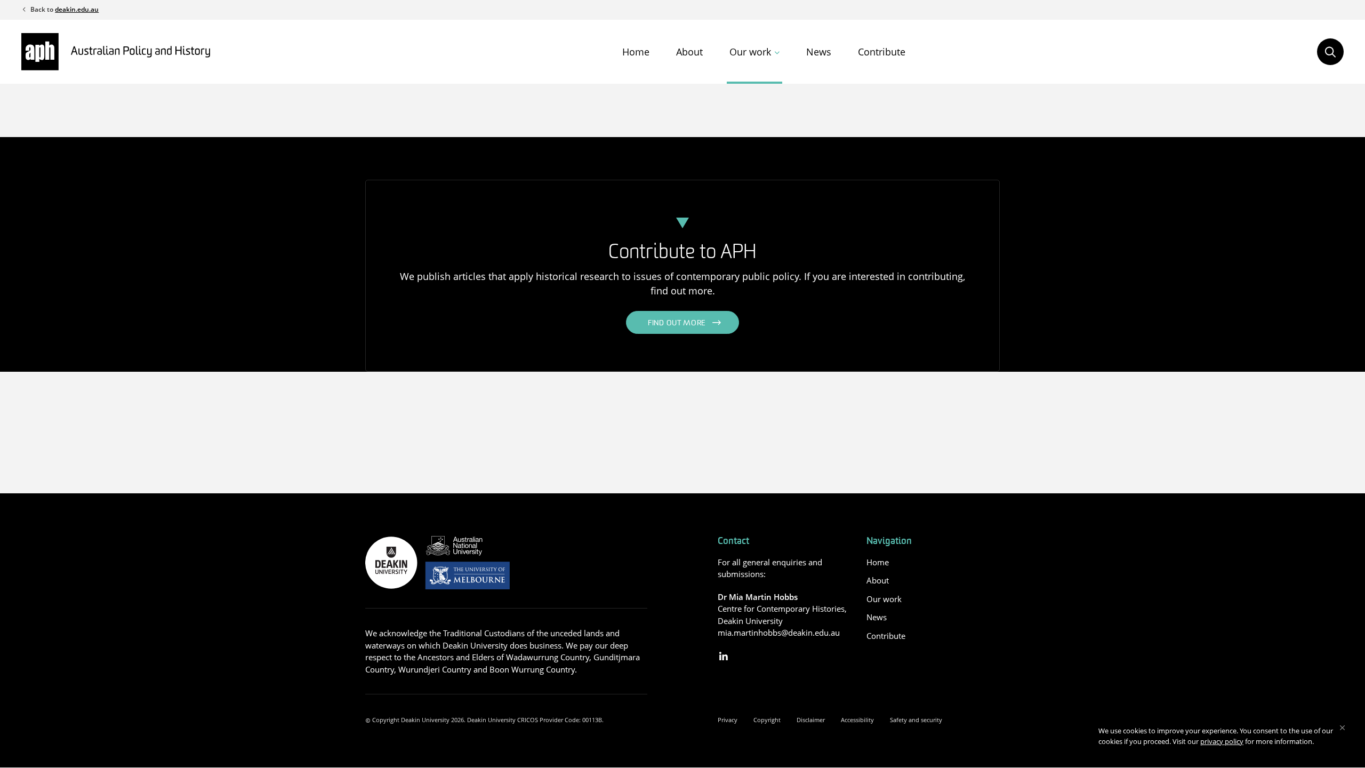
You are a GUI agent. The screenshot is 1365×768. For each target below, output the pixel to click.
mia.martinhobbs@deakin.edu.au (779, 632)
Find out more (677, 323)
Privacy (727, 720)
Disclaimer (811, 720)
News (818, 51)
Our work (750, 51)
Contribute (881, 51)
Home (635, 51)
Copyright (767, 720)
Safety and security (916, 720)
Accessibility (857, 720)
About (689, 51)
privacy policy (1221, 741)
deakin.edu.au (77, 9)
